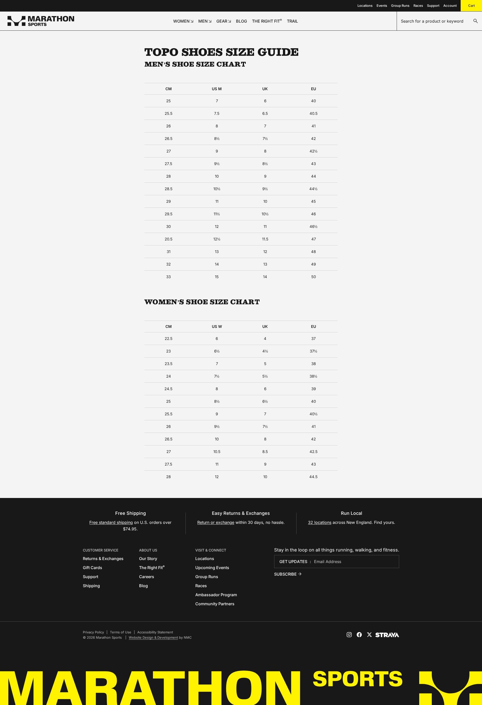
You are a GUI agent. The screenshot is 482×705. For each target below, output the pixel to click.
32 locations (319, 522)
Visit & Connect (210, 550)
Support (433, 6)
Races (418, 6)
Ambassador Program (216, 594)
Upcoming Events (212, 567)
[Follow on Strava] (387, 635)
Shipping (91, 585)
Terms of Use (120, 632)
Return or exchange (215, 522)
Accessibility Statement (155, 632)
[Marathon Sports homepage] (41, 21)
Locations (365, 6)
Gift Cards (92, 567)
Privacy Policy (93, 632)
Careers (146, 576)
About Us (148, 550)
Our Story (148, 558)
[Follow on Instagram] (349, 635)
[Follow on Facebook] (359, 635)
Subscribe (285, 574)
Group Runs (400, 6)
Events (382, 6)
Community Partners (214, 603)
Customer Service (100, 550)
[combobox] (439, 21)
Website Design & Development (153, 637)
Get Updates (293, 561)
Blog (143, 585)
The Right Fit (152, 567)
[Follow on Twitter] (369, 635)
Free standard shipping (111, 522)
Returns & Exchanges (103, 558)
